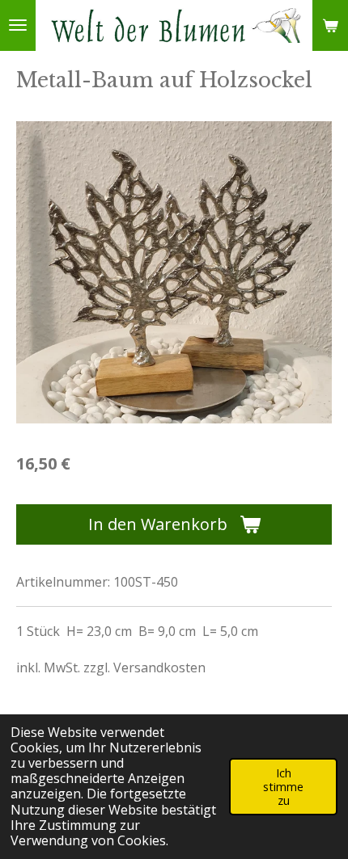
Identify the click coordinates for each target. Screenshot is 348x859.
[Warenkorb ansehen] (330, 25)
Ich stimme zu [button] (283, 787)
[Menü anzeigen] (18, 25)
